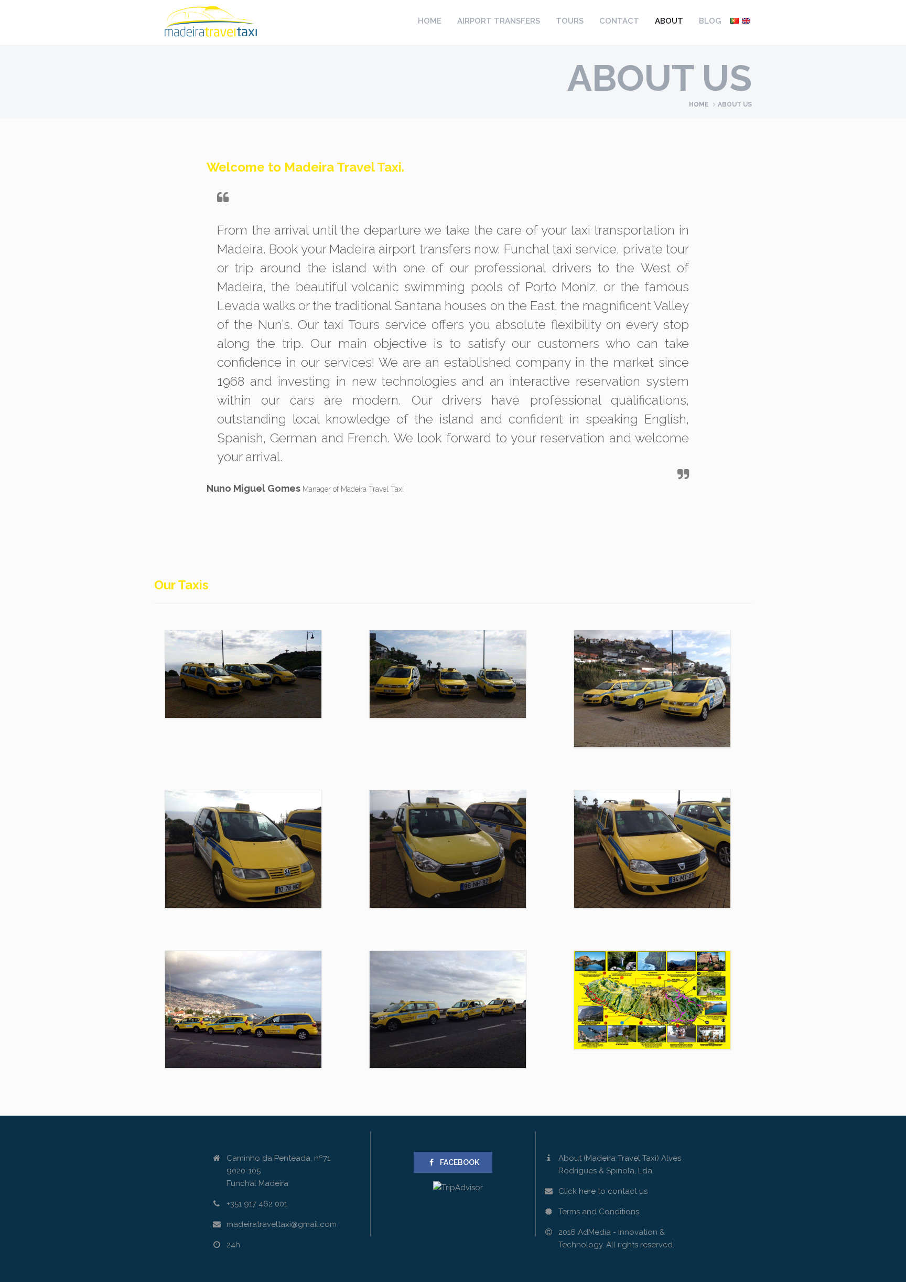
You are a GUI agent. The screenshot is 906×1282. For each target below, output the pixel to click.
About (669, 21)
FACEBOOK (459, 1162)
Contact (619, 21)
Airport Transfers (498, 21)
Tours (570, 21)
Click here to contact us (603, 1191)
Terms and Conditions (598, 1211)
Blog (710, 21)
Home (429, 21)
